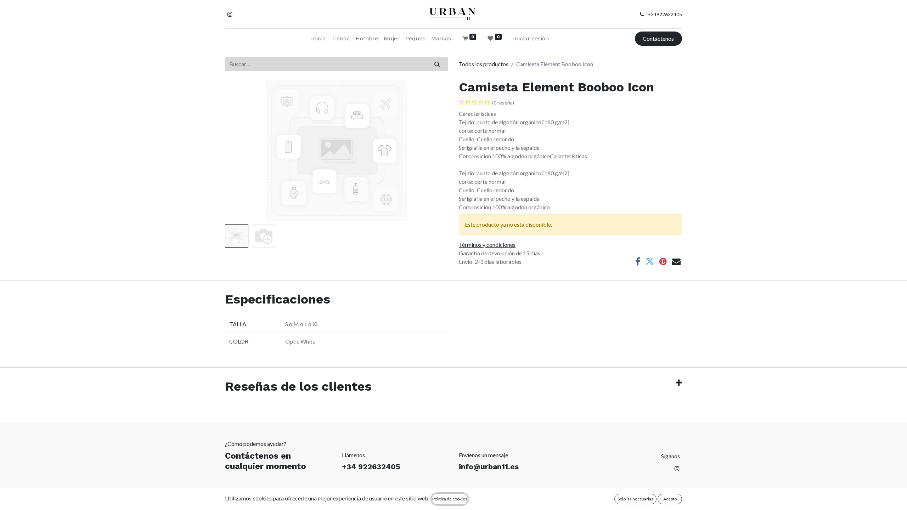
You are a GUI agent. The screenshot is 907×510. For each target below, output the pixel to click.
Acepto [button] (670, 499)
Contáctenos (658, 38)
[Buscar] (437, 64)
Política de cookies (449, 499)
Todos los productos (483, 64)
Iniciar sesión (531, 38)
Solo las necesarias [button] (635, 499)
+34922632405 (665, 14)
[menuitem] (318, 39)
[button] (242, 150)
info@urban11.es (489, 466)
